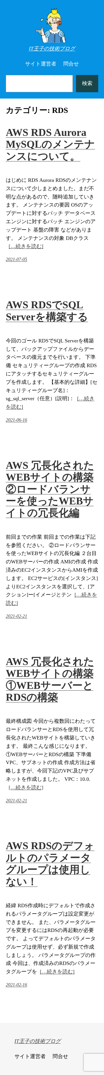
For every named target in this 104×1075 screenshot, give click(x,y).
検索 (87, 83)
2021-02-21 (16, 616)
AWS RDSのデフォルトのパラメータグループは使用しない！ (50, 863)
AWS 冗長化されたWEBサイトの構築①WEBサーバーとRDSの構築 (50, 679)
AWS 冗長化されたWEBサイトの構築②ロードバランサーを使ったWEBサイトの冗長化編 (50, 489)
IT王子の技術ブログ (52, 48)
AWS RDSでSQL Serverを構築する (47, 310)
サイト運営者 (40, 64)
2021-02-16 (16, 984)
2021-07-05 (16, 259)
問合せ (71, 64)
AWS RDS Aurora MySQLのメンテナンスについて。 (50, 144)
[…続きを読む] (26, 246)
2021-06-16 (16, 419)
